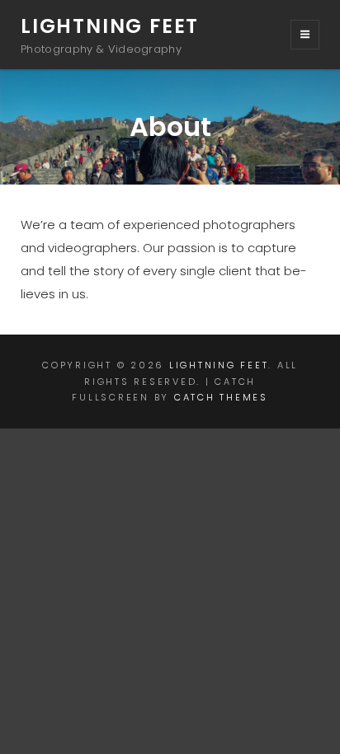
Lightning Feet (110, 26)
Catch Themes (221, 397)
